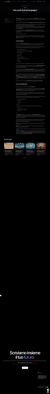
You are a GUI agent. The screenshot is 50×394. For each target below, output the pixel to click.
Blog (29, 1)
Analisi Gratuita (39, 1)
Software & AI (18, 1)
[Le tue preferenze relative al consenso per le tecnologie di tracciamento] (0, 295)
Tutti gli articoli (24, 157)
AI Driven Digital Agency (24, 1)
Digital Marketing (14, 1)
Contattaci (44, 1)
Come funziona (7, 20)
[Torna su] (48, 201)
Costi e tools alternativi (7, 21)
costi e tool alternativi (27, 86)
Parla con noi (25, 367)
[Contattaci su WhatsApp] (48, 392)
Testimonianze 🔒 (33, 1)
